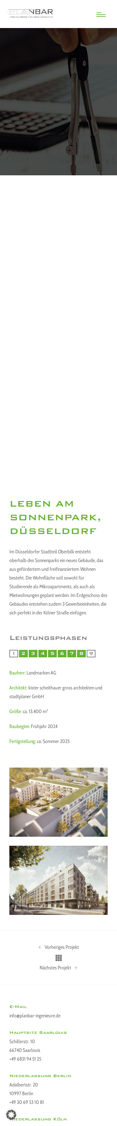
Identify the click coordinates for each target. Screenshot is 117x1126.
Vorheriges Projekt (61, 947)
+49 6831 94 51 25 (25, 1059)
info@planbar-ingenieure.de (35, 1016)
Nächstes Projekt (56, 967)
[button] (11, 1115)
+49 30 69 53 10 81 (26, 1102)
